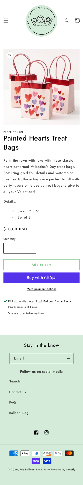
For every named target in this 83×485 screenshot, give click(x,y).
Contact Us (17, 392)
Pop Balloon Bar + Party (35, 469)
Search (14, 381)
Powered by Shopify (63, 469)
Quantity (9, 239)
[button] (6, 21)
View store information (26, 313)
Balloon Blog (18, 412)
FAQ (12, 402)
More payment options (41, 289)
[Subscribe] (68, 358)
